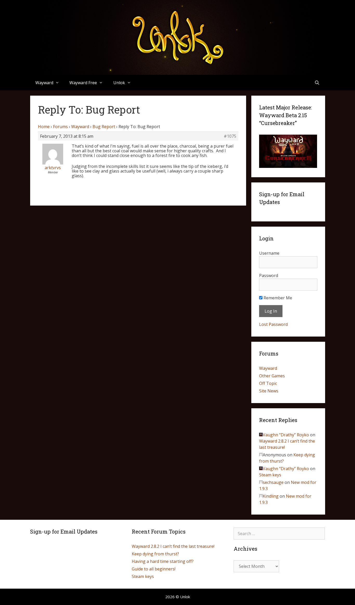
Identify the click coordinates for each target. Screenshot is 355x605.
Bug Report (104, 126)
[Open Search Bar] (317, 82)
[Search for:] (279, 533)
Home (44, 126)
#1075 (230, 136)
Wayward (80, 126)
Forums (60, 126)
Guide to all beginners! (153, 569)
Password (268, 275)
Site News (268, 391)
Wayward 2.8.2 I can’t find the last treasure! (173, 546)
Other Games (272, 376)
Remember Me (277, 298)
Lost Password (273, 324)
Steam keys (270, 475)
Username (269, 253)
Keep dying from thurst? (155, 554)
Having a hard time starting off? (163, 561)
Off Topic (268, 383)
